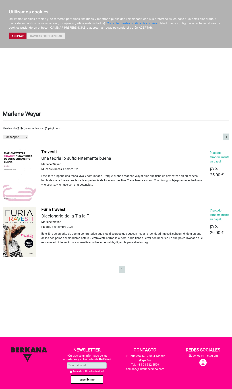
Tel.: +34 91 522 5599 (145, 364)
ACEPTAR (18, 35)
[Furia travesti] (19, 231)
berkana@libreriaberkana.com (145, 369)
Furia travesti (54, 209)
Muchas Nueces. (52, 169)
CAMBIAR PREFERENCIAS (46, 35)
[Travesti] (19, 175)
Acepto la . (88, 371)
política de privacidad (93, 371)
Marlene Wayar (51, 164)
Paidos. (46, 227)
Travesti (49, 151)
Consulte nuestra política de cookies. (132, 23)
